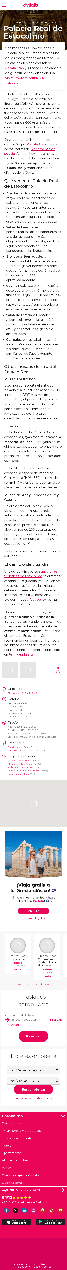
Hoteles (7, 1145)
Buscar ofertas (34, 1089)
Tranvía (11, 747)
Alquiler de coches (15, 1160)
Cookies (46, 1266)
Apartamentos (12, 1153)
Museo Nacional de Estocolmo (23, 770)
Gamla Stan (14, 68)
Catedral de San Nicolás (20, 760)
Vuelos (7, 1168)
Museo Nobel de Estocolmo (22, 764)
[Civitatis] (34, 1250)
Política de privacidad (28, 1266)
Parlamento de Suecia (19, 767)
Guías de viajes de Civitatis (20, 1175)
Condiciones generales (25, 1264)
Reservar (12, 1025)
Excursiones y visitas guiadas (22, 1130)
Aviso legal (46, 1264)
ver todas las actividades (33, 984)
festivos (35, 599)
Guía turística (11, 1123)
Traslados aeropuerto (17, 1138)
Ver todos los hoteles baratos (33, 1098)
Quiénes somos (13, 1183)
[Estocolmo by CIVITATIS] (31, 5)
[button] (4, 5)
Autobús (12, 750)
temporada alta (21, 654)
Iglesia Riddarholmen (19, 774)
